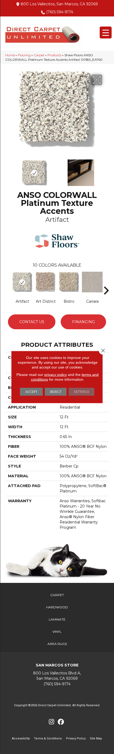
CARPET (57, 595)
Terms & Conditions (48, 738)
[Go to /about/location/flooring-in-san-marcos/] (57, 675)
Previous (8, 170)
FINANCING (83, 321)
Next (106, 170)
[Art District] (45, 282)
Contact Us (31, 321)
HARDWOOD (57, 607)
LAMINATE (57, 619)
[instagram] (51, 722)
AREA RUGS (57, 644)
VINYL (57, 632)
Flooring (24, 55)
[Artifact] (22, 282)
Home (10, 55)
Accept (31, 392)
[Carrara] (92, 282)
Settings (81, 392)
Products (54, 55)
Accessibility (21, 738)
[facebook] (61, 722)
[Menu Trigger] (106, 32)
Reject (55, 392)
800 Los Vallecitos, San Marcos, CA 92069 (59, 4)
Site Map (96, 738)
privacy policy (55, 374)
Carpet (39, 55)
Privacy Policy (76, 738)
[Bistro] (69, 282)
